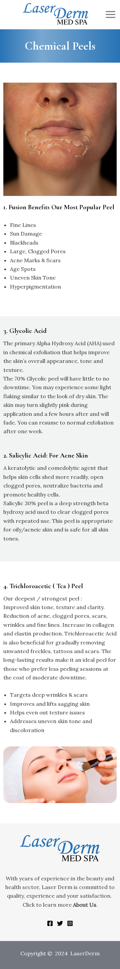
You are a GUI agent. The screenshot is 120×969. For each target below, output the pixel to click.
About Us (84, 904)
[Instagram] (70, 923)
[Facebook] (50, 923)
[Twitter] (60, 923)
